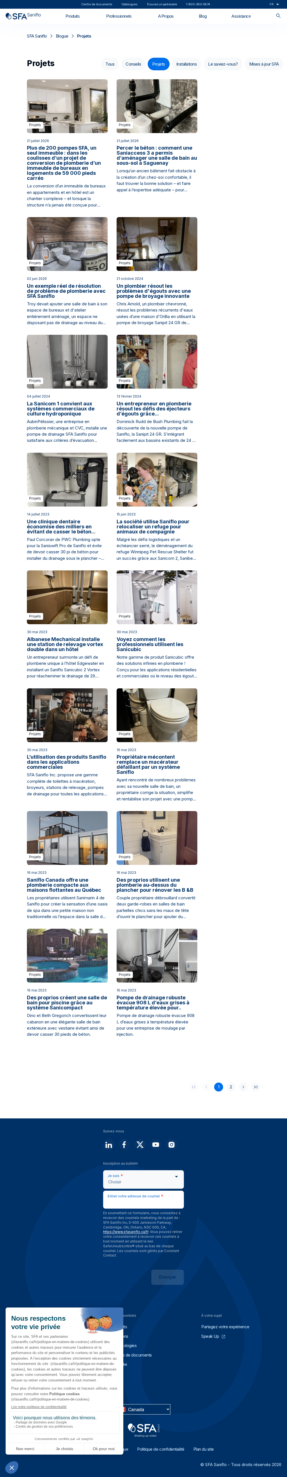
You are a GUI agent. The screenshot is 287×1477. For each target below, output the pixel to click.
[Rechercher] (278, 16)
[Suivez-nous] (108, 1144)
